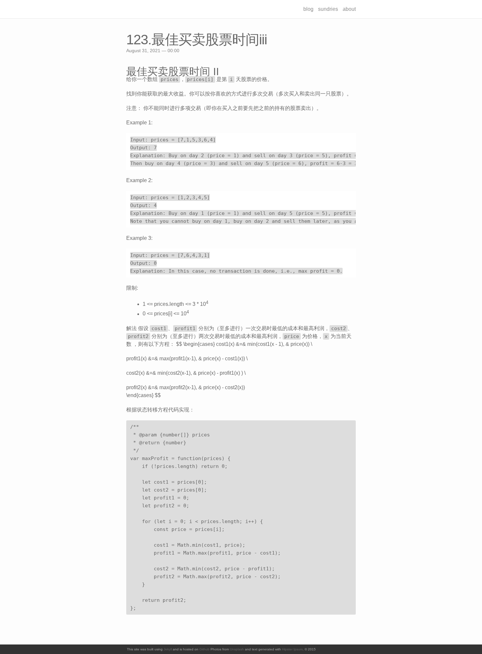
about (349, 9)
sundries (328, 9)
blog (308, 9)
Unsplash (237, 649)
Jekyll (168, 649)
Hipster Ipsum (292, 649)
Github (204, 649)
